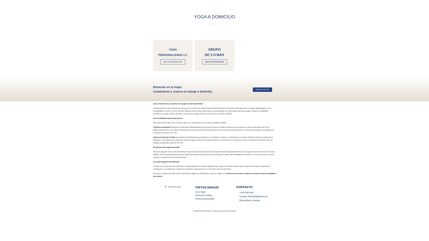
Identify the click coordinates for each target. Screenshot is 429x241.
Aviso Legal (200, 192)
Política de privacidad (204, 199)
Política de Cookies (203, 195)
